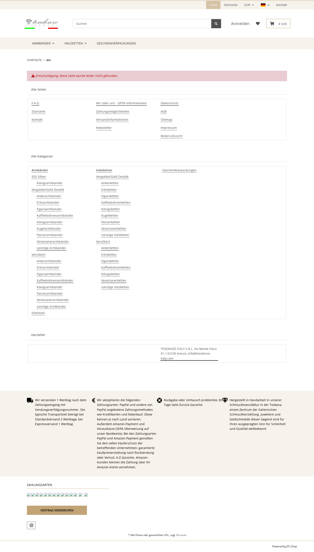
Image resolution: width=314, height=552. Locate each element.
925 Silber (39, 177)
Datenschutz (170, 103)
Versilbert (38, 255)
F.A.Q (213, 5)
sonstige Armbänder (51, 248)
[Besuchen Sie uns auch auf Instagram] (31, 525)
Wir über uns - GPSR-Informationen (121, 103)
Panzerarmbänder (50, 235)
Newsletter (104, 128)
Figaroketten (110, 196)
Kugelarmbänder (49, 228)
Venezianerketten (113, 228)
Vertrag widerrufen (56, 510)
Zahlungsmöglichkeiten (112, 111)
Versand (181, 535)
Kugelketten (109, 215)
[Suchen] (216, 23)
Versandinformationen (112, 119)
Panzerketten (110, 222)
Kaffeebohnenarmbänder (55, 215)
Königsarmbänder (50, 183)
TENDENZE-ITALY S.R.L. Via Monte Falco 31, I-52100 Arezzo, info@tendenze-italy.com (189, 353)
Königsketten (110, 209)
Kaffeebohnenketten (116, 202)
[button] (265, 5)
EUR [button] (247, 5)
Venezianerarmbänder (53, 241)
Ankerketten (110, 183)
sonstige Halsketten (115, 235)
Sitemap (166, 119)
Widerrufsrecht (171, 136)
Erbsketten (109, 190)
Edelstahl (38, 313)
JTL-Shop (292, 546)
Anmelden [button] (240, 23)
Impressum (169, 128)
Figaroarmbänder (49, 209)
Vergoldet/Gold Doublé (48, 190)
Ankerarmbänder (49, 196)
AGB (164, 111)
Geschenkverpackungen (179, 170)
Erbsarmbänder (48, 202)
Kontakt (281, 5)
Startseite (231, 5)
